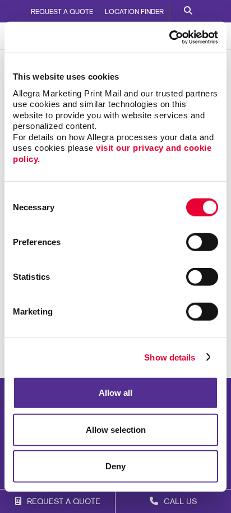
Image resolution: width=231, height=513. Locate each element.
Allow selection (116, 429)
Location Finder (134, 12)
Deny (115, 466)
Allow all (115, 393)
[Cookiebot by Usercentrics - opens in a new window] (169, 37)
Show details (169, 357)
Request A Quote (62, 12)
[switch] (202, 242)
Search (188, 11)
